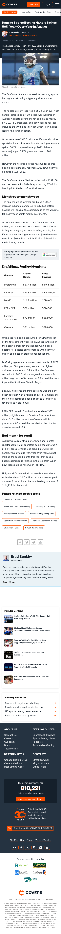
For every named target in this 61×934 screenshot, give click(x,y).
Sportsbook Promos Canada (15, 521)
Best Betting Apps (14, 766)
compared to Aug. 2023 (30, 147)
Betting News (10, 12)
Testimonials (11, 748)
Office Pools (39, 766)
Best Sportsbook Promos (14, 513)
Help (22, 840)
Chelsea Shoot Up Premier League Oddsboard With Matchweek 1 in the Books (32, 629)
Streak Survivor (41, 759)
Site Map (14, 840)
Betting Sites (14, 754)
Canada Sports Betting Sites (15, 499)
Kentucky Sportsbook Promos (45, 521)
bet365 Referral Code (34, 528)
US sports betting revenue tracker (23, 711)
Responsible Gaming (43, 745)
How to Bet (26, 12)
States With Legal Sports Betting (17, 506)
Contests (40, 754)
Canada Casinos (13, 763)
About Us (10, 729)
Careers (8, 738)
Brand (7, 745)
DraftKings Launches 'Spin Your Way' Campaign (29, 653)
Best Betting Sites (43, 12)
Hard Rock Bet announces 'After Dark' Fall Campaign (31, 677)
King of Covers (41, 763)
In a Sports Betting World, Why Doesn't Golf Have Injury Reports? (32, 617)
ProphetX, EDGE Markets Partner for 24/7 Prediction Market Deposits (31, 665)
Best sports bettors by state (20, 715)
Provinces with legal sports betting (24, 707)
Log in (47, 4)
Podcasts (38, 741)
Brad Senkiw (14, 32)
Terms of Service (43, 840)
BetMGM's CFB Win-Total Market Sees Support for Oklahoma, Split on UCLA (30, 641)
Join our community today (30, 799)
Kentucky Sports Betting (45, 506)
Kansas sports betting (14, 234)
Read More (8, 582)
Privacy (30, 840)
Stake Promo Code (11, 528)
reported (28, 110)
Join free (34, 4)
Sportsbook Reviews (44, 735)
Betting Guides (44, 729)
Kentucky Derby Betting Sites (42, 513)
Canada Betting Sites (15, 759)
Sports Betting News (44, 738)
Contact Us (10, 735)
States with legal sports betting (22, 703)
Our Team (9, 741)
